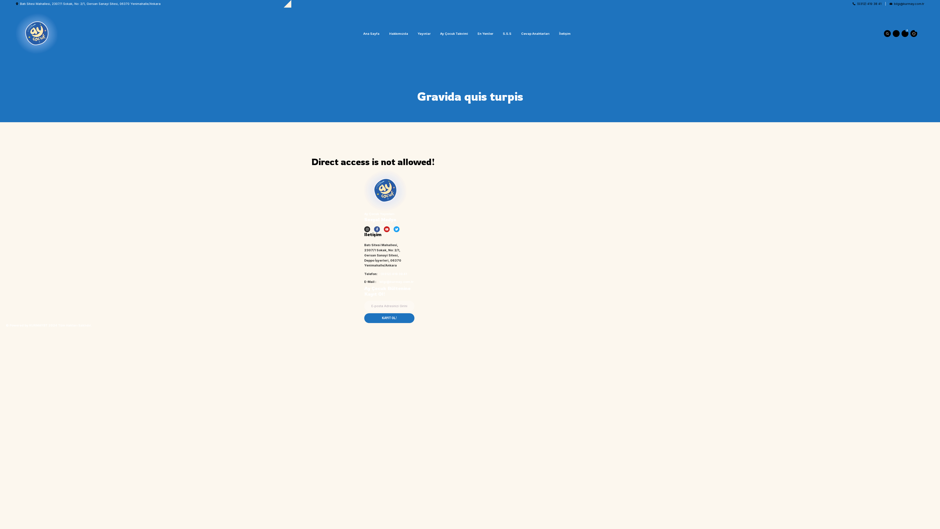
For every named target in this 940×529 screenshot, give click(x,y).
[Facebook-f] (377, 229)
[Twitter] (397, 229)
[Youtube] (387, 229)
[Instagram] (367, 229)
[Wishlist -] (913, 33)
